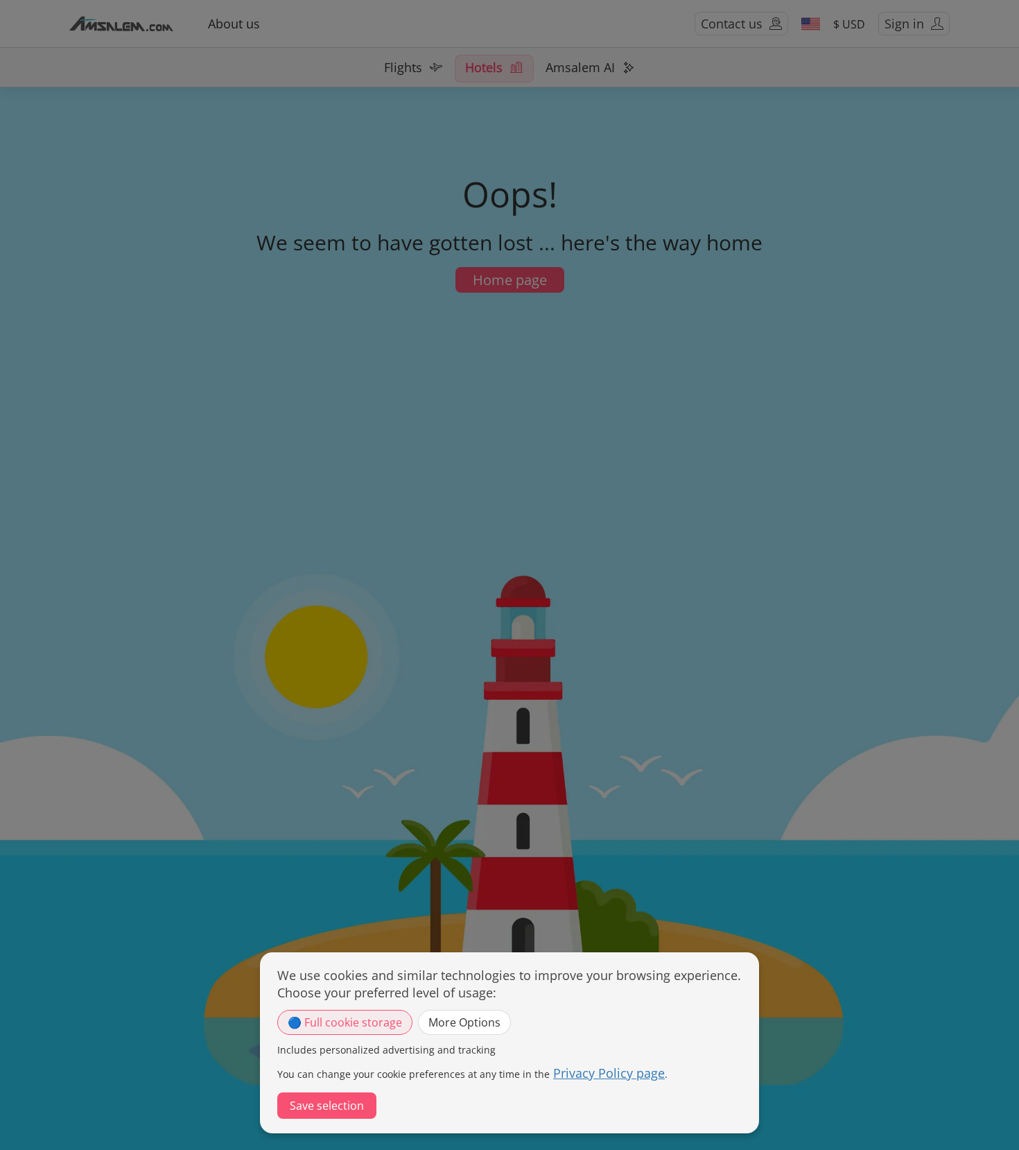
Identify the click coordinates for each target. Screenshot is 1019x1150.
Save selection (327, 1105)
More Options (464, 1022)
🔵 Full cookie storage (345, 1022)
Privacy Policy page (609, 1073)
